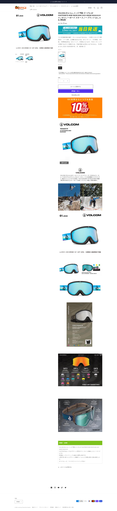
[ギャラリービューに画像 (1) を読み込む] (19, 57)
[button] (42, 6)
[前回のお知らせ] (32, 2)
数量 (59, 77)
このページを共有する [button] (66, 467)
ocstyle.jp (20, 507)
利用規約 (52, 507)
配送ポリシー (58, 507)
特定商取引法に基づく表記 (68, 507)
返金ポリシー (35, 507)
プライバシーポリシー (44, 507)
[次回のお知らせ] (84, 2)
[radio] (61, 57)
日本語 (90, 8)
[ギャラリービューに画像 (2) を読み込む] (29, 57)
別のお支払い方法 (76, 94)
